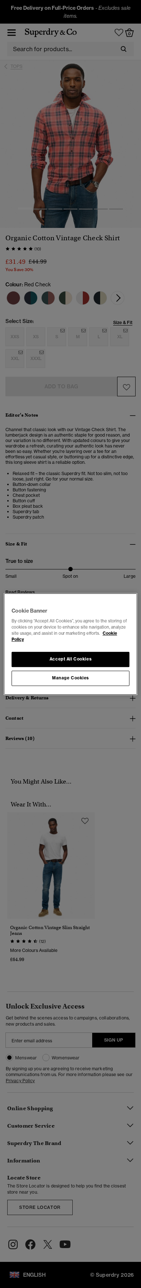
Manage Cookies (70, 677)
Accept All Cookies (70, 659)
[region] (71, 644)
